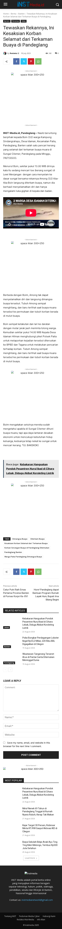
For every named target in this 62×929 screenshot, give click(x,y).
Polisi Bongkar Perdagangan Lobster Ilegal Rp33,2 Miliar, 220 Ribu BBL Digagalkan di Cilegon (40, 640)
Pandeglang (9, 663)
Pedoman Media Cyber (29, 916)
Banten (21, 13)
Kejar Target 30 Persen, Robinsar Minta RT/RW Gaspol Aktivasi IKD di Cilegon (39, 828)
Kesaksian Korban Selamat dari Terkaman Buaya (26, 543)
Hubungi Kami (49, 916)
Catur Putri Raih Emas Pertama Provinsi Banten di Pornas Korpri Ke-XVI (16, 593)
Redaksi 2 (14, 53)
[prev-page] (5, 670)
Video (24, 21)
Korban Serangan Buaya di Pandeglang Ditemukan (26, 548)
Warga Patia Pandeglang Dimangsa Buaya (23, 556)
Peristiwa (15, 21)
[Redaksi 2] (5, 53)
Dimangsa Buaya (19, 539)
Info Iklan (41, 919)
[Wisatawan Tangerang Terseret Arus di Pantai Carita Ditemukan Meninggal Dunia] (11, 658)
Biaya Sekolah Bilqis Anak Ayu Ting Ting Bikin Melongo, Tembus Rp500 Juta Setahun (40, 845)
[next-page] (10, 670)
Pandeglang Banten (13, 552)
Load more (30, 858)
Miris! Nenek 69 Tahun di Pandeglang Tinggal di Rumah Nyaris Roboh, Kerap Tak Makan (38, 811)
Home (6, 13)
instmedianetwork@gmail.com (37, 899)
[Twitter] (24, 61)
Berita (13, 13)
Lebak (6, 627)
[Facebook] (16, 61)
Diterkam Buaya (38, 539)
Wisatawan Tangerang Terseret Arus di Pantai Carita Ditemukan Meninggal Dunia (38, 657)
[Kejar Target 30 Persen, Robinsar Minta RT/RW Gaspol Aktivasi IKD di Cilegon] (11, 830)
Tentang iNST (10, 916)
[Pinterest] (31, 61)
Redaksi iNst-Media (25, 919)
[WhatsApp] (38, 61)
